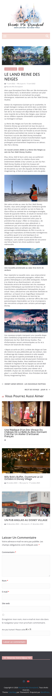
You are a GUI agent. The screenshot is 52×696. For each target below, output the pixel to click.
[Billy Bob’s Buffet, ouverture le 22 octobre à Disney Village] (26, 449)
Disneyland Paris (10, 69)
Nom (5, 580)
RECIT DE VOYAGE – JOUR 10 (36, 389)
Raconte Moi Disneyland (14, 87)
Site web (6, 603)
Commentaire (9, 552)
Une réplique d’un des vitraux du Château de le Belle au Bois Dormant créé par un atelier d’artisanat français (25, 433)
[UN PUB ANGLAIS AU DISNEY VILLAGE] (26, 492)
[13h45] (5, 440)
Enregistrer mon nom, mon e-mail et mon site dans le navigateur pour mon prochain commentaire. (25, 621)
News (21, 69)
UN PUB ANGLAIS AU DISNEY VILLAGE (25, 520)
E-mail (5, 591)
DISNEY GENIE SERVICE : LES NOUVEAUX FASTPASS (25, 384)
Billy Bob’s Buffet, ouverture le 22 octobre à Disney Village (23, 478)
